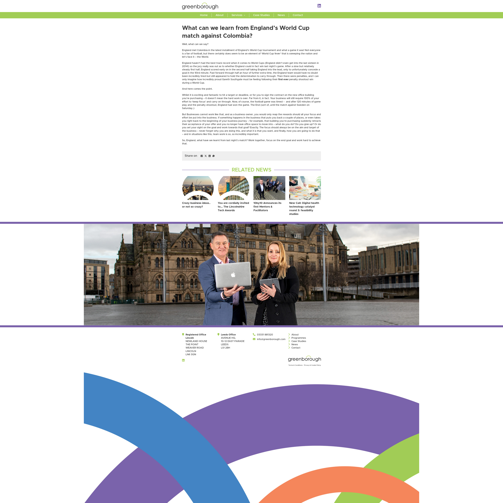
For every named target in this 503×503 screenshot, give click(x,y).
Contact (298, 15)
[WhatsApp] (213, 156)
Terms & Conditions (295, 365)
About (220, 15)
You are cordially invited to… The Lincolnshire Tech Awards (233, 207)
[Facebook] (202, 156)
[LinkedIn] (210, 156)
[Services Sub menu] (246, 15)
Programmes (298, 338)
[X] (206, 156)
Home (204, 15)
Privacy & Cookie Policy (312, 365)
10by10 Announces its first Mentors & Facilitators (267, 207)
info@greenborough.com (271, 339)
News (281, 15)
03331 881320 (265, 335)
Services (237, 15)
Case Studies (261, 15)
